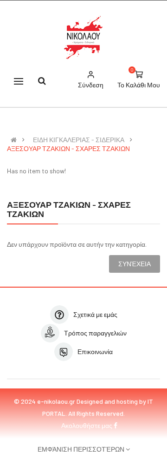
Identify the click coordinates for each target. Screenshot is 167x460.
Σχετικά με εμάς (95, 314)
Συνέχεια (134, 264)
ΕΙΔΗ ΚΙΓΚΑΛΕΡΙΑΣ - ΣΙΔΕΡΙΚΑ (78, 140)
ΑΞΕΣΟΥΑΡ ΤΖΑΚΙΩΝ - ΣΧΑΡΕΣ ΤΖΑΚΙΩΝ (68, 148)
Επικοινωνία (95, 351)
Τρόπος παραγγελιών (95, 333)
